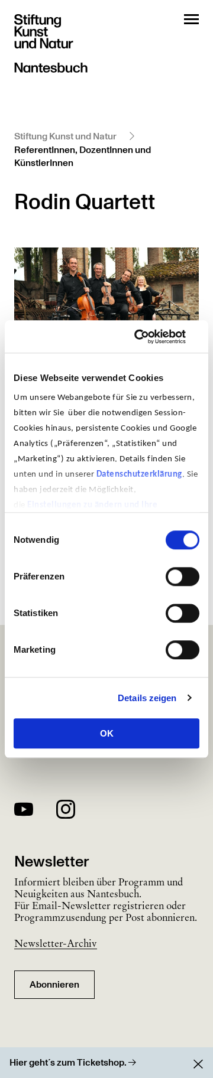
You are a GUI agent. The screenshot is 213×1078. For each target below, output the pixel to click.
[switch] (182, 576)
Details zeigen (147, 698)
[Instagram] (65, 811)
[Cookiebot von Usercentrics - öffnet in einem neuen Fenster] (150, 336)
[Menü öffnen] (191, 19)
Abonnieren (54, 984)
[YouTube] (23, 811)
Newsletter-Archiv (55, 943)
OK (107, 733)
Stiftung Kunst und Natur (65, 136)
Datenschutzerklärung (139, 474)
